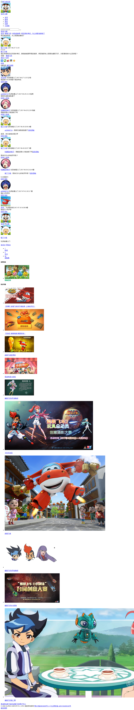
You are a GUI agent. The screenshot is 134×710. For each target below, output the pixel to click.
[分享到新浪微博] (8, 60)
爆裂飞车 (8, 33)
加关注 (3, 245)
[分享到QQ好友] (11, 60)
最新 (11, 65)
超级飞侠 (16, 704)
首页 (6, 17)
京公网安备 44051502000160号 (60, 706)
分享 (7, 58)
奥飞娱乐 (10, 704)
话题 (6, 24)
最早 (8, 65)
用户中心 (23, 704)
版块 (6, 19)
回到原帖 (31, 130)
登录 (2, 14)
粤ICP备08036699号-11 (42, 706)
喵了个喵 (4, 48)
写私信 (8, 245)
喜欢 (6, 22)
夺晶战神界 (16, 33)
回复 (2, 63)
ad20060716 (5, 94)
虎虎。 (3, 207)
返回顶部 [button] (4, 708)
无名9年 (3, 77)
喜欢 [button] (3, 58)
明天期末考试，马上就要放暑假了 (33, 33)
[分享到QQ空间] (14, 60)
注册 (5, 14)
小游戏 (7, 26)
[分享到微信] (5, 60)
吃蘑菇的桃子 (5, 110)
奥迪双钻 (4, 704)
